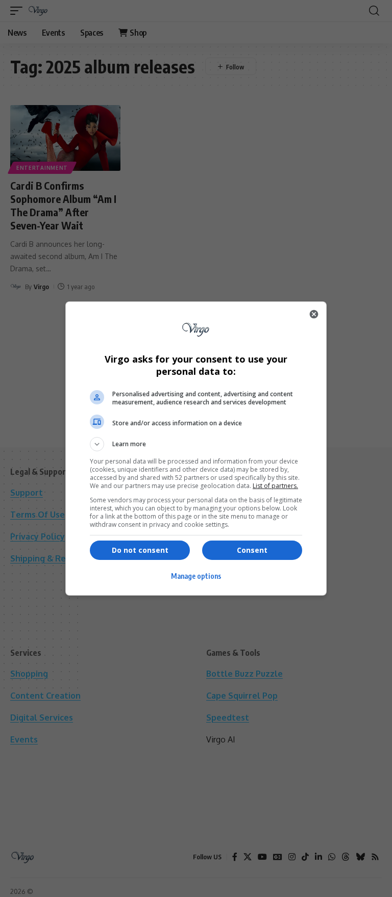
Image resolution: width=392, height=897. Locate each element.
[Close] (314, 314)
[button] (196, 444)
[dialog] (196, 448)
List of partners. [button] (275, 485)
